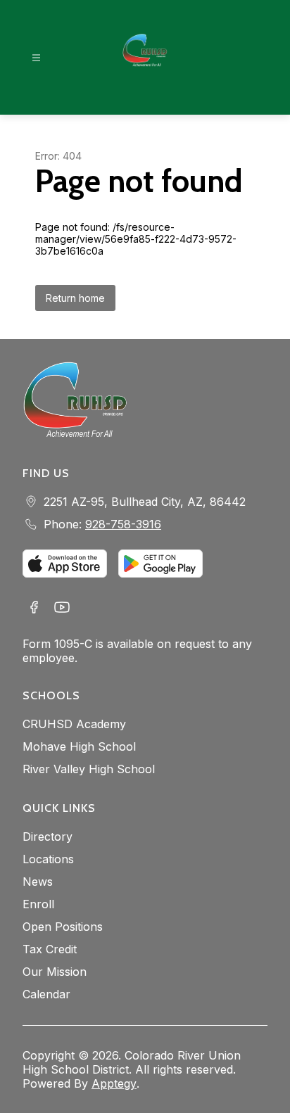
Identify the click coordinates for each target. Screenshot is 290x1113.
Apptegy (114, 1083)
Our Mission (55, 972)
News (38, 881)
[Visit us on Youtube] (62, 608)
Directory (47, 836)
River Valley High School (89, 769)
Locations (48, 859)
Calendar (46, 994)
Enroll (38, 904)
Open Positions (63, 927)
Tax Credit (50, 949)
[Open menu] (36, 58)
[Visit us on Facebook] (34, 608)
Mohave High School (79, 746)
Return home (75, 298)
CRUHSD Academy (74, 724)
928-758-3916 (123, 524)
